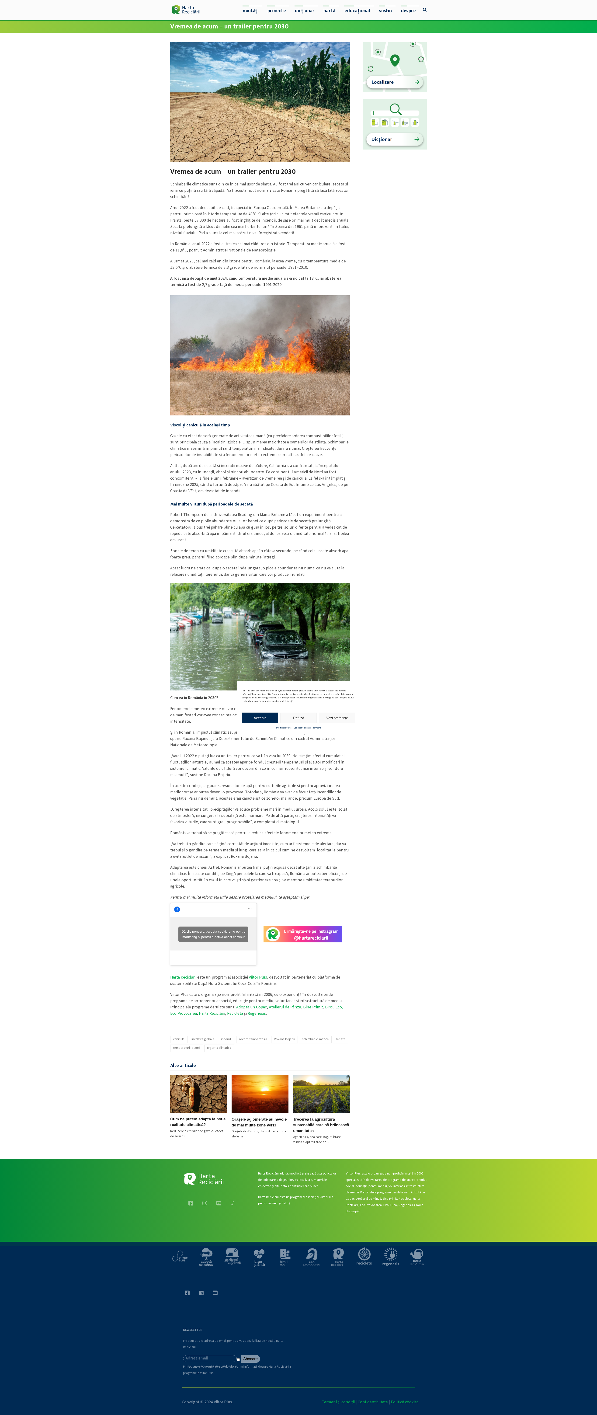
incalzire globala (202, 1039)
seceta (340, 1039)
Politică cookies (284, 728)
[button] (424, 10)
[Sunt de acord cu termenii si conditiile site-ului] (239, 1361)
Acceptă (260, 718)
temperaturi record (186, 1048)
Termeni (317, 728)
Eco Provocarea (183, 1014)
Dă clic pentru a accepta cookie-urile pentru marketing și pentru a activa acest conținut (213, 934)
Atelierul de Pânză (285, 1007)
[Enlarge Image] (260, 102)
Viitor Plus (258, 978)
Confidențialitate (373, 1402)
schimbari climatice (315, 1039)
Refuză (298, 718)
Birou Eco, (334, 1007)
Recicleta (235, 1014)
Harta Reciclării (183, 978)
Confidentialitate (302, 728)
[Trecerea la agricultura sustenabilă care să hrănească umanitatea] (321, 1094)
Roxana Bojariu (284, 1039)
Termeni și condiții (338, 1402)
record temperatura (253, 1039)
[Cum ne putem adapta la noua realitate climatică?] (198, 1094)
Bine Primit (313, 1007)
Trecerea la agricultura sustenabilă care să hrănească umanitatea (321, 1125)
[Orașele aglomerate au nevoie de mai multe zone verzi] (260, 1094)
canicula (178, 1039)
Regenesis (257, 1014)
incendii (226, 1039)
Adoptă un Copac (251, 1007)
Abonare (250, 1359)
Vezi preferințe (337, 718)
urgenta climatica (219, 1048)
